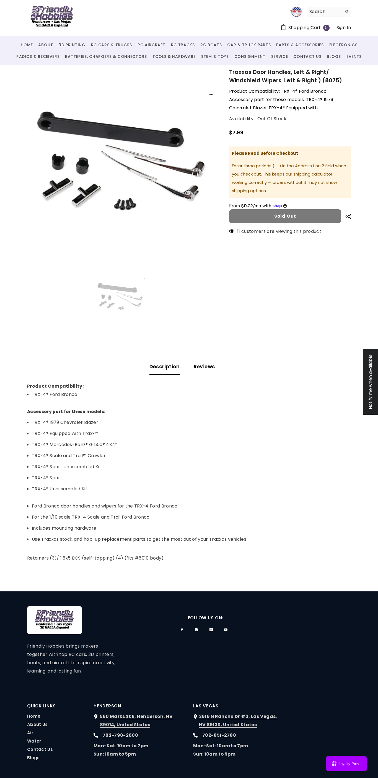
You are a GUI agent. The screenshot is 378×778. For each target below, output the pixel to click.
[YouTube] (226, 629)
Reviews (204, 366)
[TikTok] (211, 629)
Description (164, 366)
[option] (120, 161)
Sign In (343, 27)
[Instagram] (196, 629)
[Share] (346, 216)
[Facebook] (182, 629)
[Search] (329, 12)
